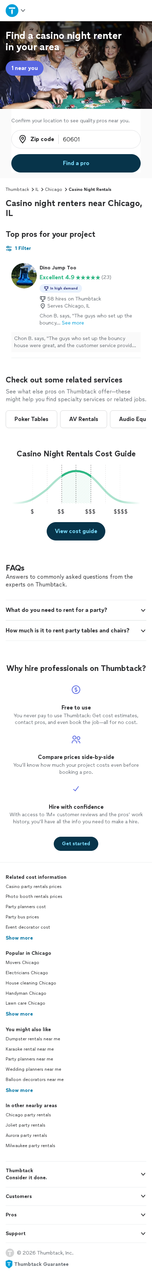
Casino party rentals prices (34, 886)
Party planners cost (26, 906)
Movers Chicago (22, 962)
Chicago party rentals (28, 1114)
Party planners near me (29, 1059)
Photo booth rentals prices (34, 896)
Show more (19, 938)
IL (37, 189)
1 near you (24, 68)
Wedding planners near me (33, 1069)
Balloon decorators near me (35, 1079)
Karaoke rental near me (30, 1049)
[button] (76, 610)
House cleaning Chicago (31, 983)
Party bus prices (22, 916)
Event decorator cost (28, 927)
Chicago (53, 189)
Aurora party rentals (26, 1135)
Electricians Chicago (27, 972)
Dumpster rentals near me (33, 1038)
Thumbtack (17, 189)
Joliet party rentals (25, 1125)
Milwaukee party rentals (30, 1145)
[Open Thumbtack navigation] (16, 10)
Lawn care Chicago (25, 1003)
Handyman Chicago (26, 993)
